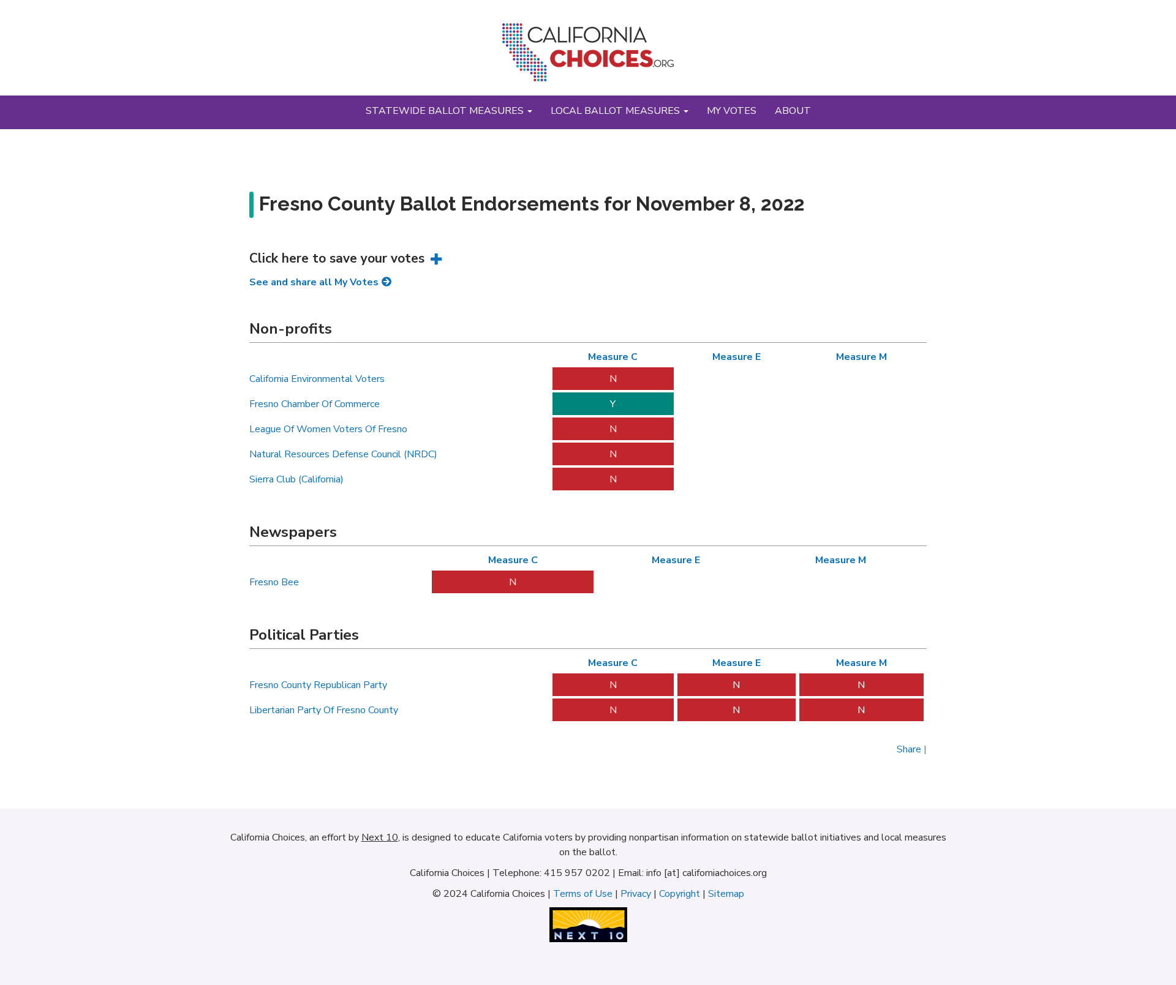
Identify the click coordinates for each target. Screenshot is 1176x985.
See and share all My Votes (314, 282)
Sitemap (726, 894)
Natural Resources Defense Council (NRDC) (343, 454)
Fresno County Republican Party (318, 685)
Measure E (736, 357)
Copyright (679, 894)
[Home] (588, 57)
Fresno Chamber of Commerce (314, 404)
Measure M (861, 357)
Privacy (635, 894)
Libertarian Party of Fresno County (323, 710)
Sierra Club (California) (296, 479)
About (793, 111)
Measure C (613, 357)
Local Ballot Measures (616, 111)
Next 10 (379, 837)
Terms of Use (582, 894)
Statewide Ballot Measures (446, 111)
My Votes (731, 111)
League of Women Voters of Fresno (328, 429)
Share (909, 749)
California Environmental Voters (317, 379)
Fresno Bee (274, 582)
